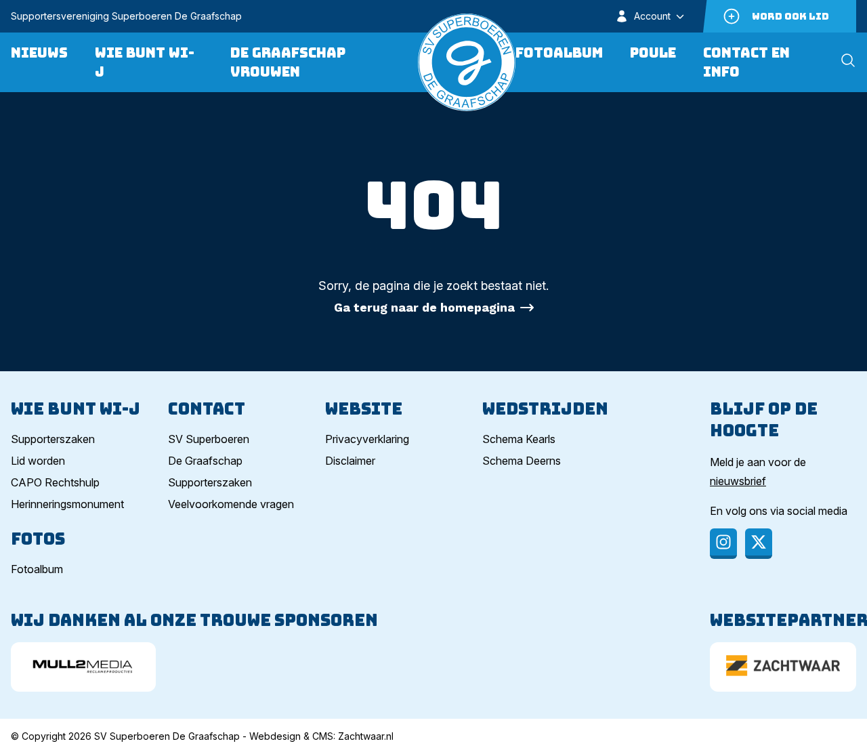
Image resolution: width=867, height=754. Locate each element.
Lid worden (38, 460)
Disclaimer (350, 460)
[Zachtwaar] (783, 667)
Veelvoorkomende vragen (231, 504)
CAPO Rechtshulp (55, 482)
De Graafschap (205, 460)
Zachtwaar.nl (366, 736)
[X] (758, 543)
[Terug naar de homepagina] (466, 62)
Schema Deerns (521, 460)
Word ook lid (790, 16)
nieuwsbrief (738, 481)
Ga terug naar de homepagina (424, 307)
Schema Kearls (518, 439)
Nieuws (39, 53)
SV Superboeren (208, 439)
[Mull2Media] (83, 667)
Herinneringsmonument (67, 504)
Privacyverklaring (367, 439)
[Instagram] (723, 543)
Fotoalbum (559, 53)
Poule (653, 53)
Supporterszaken (53, 439)
